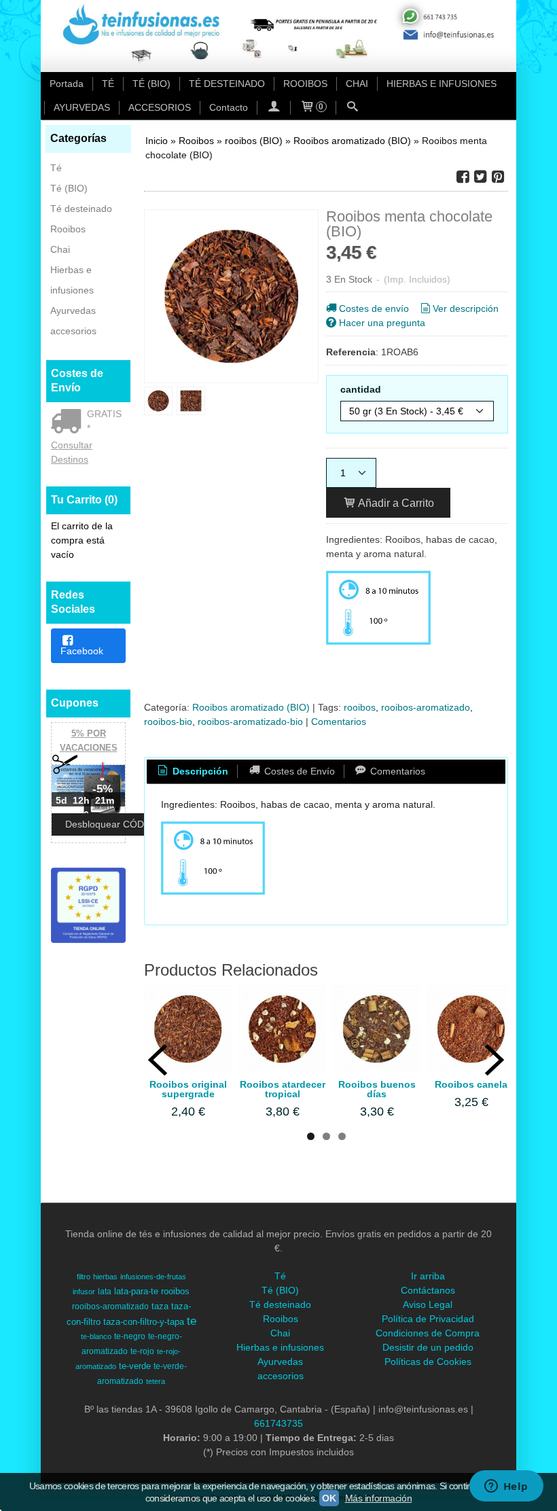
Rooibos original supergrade (188, 1089)
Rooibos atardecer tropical (282, 1089)
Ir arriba (428, 1275)
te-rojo (142, 1351)
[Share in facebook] (462, 177)
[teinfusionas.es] (278, 36)
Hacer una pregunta (382, 322)
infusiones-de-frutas (153, 1277)
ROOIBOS (305, 83)
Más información (378, 1498)
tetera (155, 1381)
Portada (67, 83)
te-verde (135, 1366)
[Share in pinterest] (498, 177)
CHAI (357, 83)
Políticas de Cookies (427, 1361)
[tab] (192, 772)
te (191, 1321)
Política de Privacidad (428, 1318)
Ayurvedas (73, 310)
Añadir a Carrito (395, 503)
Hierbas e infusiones (72, 280)
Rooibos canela (471, 1084)
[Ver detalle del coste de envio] (69, 422)
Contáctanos (428, 1290)
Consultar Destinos (71, 452)
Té (56, 167)
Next (494, 1060)
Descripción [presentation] (199, 771)
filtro (83, 1277)
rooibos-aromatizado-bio (250, 721)
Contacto (228, 107)
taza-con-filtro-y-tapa (143, 1322)
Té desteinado (81, 208)
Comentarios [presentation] (396, 771)
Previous (157, 1060)
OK (329, 1498)
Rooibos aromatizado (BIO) (251, 707)
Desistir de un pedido (427, 1347)
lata (104, 1291)
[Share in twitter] (480, 177)
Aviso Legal (427, 1304)
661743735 (278, 1423)
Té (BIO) (69, 188)
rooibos (360, 707)
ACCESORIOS (159, 107)
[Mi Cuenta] (274, 108)
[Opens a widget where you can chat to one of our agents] (506, 1487)
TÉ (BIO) (151, 83)
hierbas (105, 1277)
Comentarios (338, 721)
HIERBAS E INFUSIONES (442, 83)
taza (159, 1306)
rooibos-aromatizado (425, 707)
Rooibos (68, 229)
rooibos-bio (168, 721)
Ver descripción (466, 308)
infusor (84, 1291)
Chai (60, 249)
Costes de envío (374, 308)
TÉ (108, 83)
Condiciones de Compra (428, 1333)
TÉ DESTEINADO (227, 83)
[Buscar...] (352, 108)
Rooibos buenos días (377, 1089)
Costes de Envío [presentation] (298, 771)
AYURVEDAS (82, 107)
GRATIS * (104, 420)
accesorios (73, 330)
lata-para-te (136, 1291)
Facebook (81, 650)
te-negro (129, 1336)
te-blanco (96, 1336)
